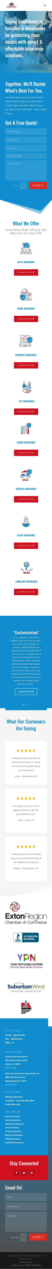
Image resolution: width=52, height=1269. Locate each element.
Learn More (26, 272)
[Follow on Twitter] (24, 1173)
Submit (38, 185)
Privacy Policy (26, 1262)
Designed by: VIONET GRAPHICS (26, 1265)
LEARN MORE (26, 691)
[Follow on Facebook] (16, 1173)
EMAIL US (9, 1042)
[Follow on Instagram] (31, 1173)
